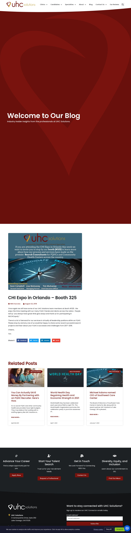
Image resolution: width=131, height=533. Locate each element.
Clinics (43, 4)
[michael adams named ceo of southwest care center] (105, 377)
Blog (91, 4)
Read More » (15, 417)
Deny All (109, 529)
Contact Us (101, 4)
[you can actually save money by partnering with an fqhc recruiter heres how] (26, 377)
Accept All (120, 529)
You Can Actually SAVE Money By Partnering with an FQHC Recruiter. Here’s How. (25, 396)
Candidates (56, 4)
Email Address (72, 515)
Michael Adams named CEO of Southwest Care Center (103, 395)
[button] (122, 4)
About (82, 4)
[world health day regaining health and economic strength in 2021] (65, 377)
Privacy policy (98, 529)
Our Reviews (114, 4)
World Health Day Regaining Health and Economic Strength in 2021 (64, 395)
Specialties (70, 4)
